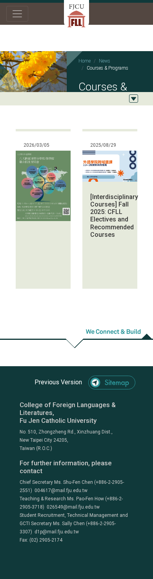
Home (84, 61)
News (104, 61)
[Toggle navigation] (17, 14)
